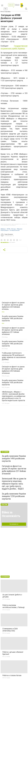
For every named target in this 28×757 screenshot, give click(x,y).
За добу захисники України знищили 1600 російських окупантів (12, 318)
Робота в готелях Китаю (11, 675)
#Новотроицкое (5, 230)
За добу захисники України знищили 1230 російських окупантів (14, 496)
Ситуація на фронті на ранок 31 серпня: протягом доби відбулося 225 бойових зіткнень (13, 306)
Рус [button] (6, 8)
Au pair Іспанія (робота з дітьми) (12, 596)
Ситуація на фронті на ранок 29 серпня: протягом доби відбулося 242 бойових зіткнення (13, 370)
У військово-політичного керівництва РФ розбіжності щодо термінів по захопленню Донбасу (14, 356)
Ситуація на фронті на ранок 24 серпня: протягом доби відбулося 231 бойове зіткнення (14, 470)
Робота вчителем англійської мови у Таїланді (13, 606)
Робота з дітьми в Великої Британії (12, 653)
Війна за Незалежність (11, 514)
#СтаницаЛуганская (14, 230)
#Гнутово (13, 229)
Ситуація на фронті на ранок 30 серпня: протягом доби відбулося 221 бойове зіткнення (13, 331)
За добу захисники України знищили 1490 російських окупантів (14, 458)
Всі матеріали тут (14, 524)
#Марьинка (19, 229)
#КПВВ (8, 229)
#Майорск (3, 229)
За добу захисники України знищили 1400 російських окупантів (12, 343)
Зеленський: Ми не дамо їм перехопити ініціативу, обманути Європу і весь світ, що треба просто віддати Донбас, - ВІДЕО (14, 483)
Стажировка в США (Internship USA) (10, 630)
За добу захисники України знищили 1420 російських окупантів (12, 382)
